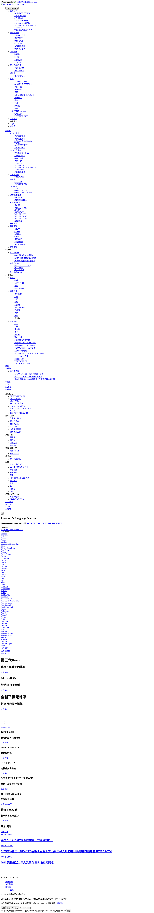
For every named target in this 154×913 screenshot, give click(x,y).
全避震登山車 (19, 136)
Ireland (3, 574)
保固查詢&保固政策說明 (24, 95)
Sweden (4, 631)
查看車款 (13, 247)
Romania (4, 617)
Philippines (5, 611)
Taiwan (3, 637)
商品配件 (13, 291)
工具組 (17, 310)
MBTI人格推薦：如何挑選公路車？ (28, 377)
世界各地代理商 (20, 81)
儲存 (68, 911)
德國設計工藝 (19, 49)
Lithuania (4, 587)
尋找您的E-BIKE (16, 272)
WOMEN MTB (20, 214)
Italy (2, 578)
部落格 (8, 368)
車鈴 (16, 302)
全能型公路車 (19, 156)
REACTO (18, 163)
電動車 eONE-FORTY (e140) (25, 343)
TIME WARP (19, 169)
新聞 (7, 366)
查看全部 (4, 832)
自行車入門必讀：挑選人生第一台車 (28, 374)
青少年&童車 (15, 202)
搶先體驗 (4, 648)
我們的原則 (18, 41)
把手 (16, 280)
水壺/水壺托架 (20, 307)
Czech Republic (6, 554)
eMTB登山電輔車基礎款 (24, 255)
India (3, 572)
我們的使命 (18, 38)
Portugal (4, 615)
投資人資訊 (18, 114)
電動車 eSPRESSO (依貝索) (25, 348)
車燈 (16, 299)
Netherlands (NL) (7, 599)
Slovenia (4, 625)
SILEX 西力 (19, 359)
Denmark (4, 556)
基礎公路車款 (19, 172)
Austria (3, 540)
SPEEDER (18, 182)
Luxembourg (5, 589)
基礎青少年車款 (20, 208)
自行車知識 (14, 371)
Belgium (4, 542)
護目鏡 (17, 335)
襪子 (16, 332)
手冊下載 (18, 87)
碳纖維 (17, 54)
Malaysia (4, 591)
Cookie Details (25, 908)
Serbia (3, 619)
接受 (3, 908)
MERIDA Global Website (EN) (12, 530)
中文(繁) (8, 504)
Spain (3, 629)
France (3, 564)
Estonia (3, 560)
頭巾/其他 (18, 337)
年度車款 (13, 226)
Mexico (3, 593)
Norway (4, 609)
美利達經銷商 (19, 76)
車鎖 (16, 313)
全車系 (8, 131)
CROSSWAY (19, 197)
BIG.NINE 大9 (20, 16)
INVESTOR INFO (21, 116)
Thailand (4, 639)
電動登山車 (14, 263)
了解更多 (4, 743)
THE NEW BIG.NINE (22, 363)
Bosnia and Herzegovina (9, 544)
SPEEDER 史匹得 (21, 356)
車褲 (16, 326)
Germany (4, 566)
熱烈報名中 (5, 654)
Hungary (4, 568)
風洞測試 (18, 62)
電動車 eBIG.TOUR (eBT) (24, 345)
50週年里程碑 (19, 46)
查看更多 (4, 690)
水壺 (16, 316)
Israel (3, 576)
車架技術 (18, 60)
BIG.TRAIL (18, 18)
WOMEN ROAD (20, 216)
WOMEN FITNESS (21, 218)
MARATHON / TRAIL (23, 141)
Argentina (4, 536)
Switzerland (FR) (7, 635)
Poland (3, 613)
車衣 (16, 324)
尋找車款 (13, 119)
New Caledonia (6, 603)
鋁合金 (17, 57)
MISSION (18, 27)
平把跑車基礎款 (20, 184)
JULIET (17, 210)
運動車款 (18, 239)
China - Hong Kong (8, 548)
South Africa (5, 627)
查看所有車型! (6, 804)
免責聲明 (9, 884)
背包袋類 (18, 294)
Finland (3, 562)
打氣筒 (17, 305)
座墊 (16, 286)
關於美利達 (14, 33)
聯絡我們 (9, 882)
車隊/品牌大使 (15, 65)
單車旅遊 (18, 90)
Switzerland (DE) (7, 633)
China (3, 546)
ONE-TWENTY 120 (22, 13)
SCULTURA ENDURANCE (25, 25)
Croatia (3, 552)
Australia (4, 538)
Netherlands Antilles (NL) (10, 601)
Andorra (4, 534)
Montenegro (5, 595)
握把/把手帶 (19, 283)
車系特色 (13, 11)
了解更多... (5, 821)
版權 (16, 109)
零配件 (12, 278)
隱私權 (17, 106)
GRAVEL (13, 186)
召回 (16, 92)
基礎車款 (18, 221)
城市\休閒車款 (15, 195)
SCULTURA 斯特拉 (22, 23)
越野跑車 (18, 234)
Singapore (4, 621)
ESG (7, 384)
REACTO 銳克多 (21, 20)
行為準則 (18, 43)
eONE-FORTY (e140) (22, 266)
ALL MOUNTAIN (21, 145)
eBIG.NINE (18, 268)
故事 (16, 100)
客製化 (8, 382)
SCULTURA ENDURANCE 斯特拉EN (29, 354)
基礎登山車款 (19, 148)
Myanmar (4, 597)
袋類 (16, 297)
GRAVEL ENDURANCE (24, 192)
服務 (12, 79)
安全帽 (17, 329)
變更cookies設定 (12, 908)
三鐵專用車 (14, 175)
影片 (16, 103)
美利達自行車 (19, 35)
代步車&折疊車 (20, 200)
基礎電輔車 (14, 253)
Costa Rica (5, 550)
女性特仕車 (18, 242)
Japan (3, 580)
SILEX (17, 188)
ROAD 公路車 (15, 150)
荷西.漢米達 (19, 68)
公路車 (17, 232)
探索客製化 (5, 651)
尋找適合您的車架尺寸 (23, 84)
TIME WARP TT (20, 361)
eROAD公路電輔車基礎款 (24, 261)
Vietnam (4, 646)
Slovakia (4, 623)
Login (12, 124)
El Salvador (5, 558)
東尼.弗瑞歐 (19, 71)
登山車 (17, 205)
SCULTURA (19, 165)
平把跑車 (13, 179)
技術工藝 (13, 52)
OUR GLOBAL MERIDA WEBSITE (44, 523)
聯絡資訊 (18, 98)
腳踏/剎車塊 (19, 289)
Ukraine (4, 641)
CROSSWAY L (20, 212)
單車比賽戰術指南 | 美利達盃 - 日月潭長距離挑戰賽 (34, 379)
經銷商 (12, 73)
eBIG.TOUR (19, 270)
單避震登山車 (19, 139)
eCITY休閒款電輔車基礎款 (25, 258)
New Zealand (6, 605)
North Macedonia (7, 607)
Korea (3, 583)
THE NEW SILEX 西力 (23, 30)
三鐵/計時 (18, 161)
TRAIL (17, 143)
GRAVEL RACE (20, 190)
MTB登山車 (14, 133)
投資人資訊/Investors (18, 111)
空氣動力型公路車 (21, 153)
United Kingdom (7, 643)
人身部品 (13, 321)
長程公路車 (18, 158)
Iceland (3, 570)
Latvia (3, 585)
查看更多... (5, 672)
